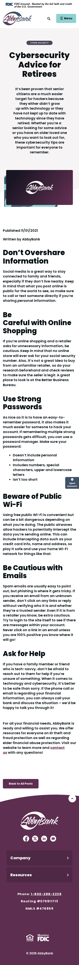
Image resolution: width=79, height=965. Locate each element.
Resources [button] (21, 875)
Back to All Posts (21, 784)
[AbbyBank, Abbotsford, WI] (17, 18)
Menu (68, 18)
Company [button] (20, 858)
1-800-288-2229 (46, 894)
